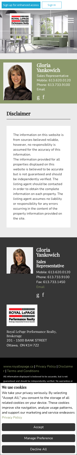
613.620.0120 (60, 80)
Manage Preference (38, 438)
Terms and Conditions (23, 371)
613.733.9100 (59, 85)
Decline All (38, 449)
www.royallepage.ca (18, 366)
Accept (38, 427)
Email (41, 89)
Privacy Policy (12, 417)
